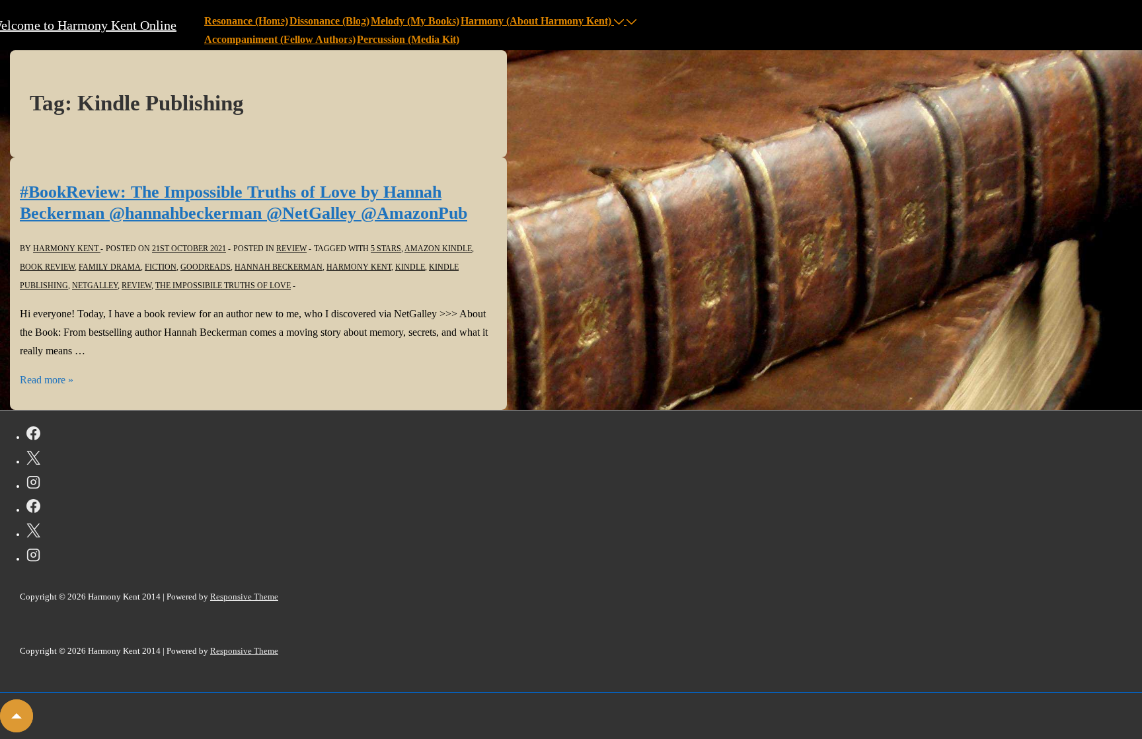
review (291, 248)
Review (136, 285)
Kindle (410, 267)
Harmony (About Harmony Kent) (536, 20)
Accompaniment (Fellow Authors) (280, 39)
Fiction (160, 267)
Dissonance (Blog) (329, 20)
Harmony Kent (358, 267)
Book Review (47, 267)
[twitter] (33, 460)
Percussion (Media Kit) (408, 39)
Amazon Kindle (438, 248)
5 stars (386, 248)
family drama (110, 267)
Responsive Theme (244, 597)
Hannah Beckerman (279, 267)
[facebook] (33, 436)
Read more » (46, 379)
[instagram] (33, 484)
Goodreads (205, 267)
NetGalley (95, 285)
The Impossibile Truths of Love (223, 285)
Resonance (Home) (246, 20)
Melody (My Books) (415, 20)
